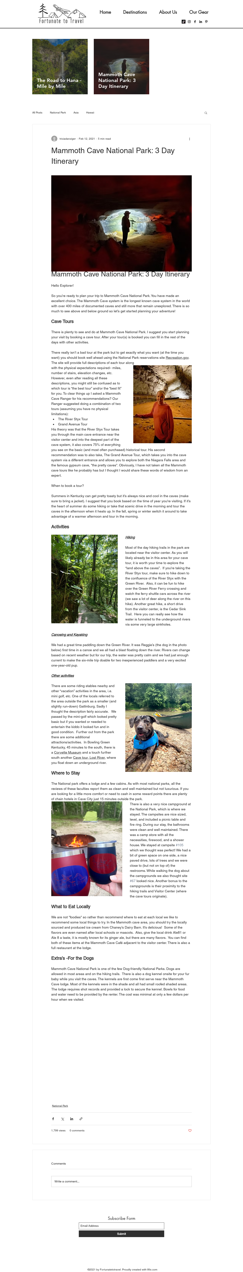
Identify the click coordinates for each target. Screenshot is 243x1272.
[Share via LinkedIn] (71, 1119)
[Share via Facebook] (53, 1119)
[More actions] (189, 138)
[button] (206, 112)
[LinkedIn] (201, 22)
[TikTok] (183, 22)
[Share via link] (81, 1119)
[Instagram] (189, 22)
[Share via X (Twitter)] (62, 1119)
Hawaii (90, 112)
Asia (76, 112)
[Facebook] (195, 22)
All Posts (37, 112)
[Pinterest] (206, 22)
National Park (58, 112)
